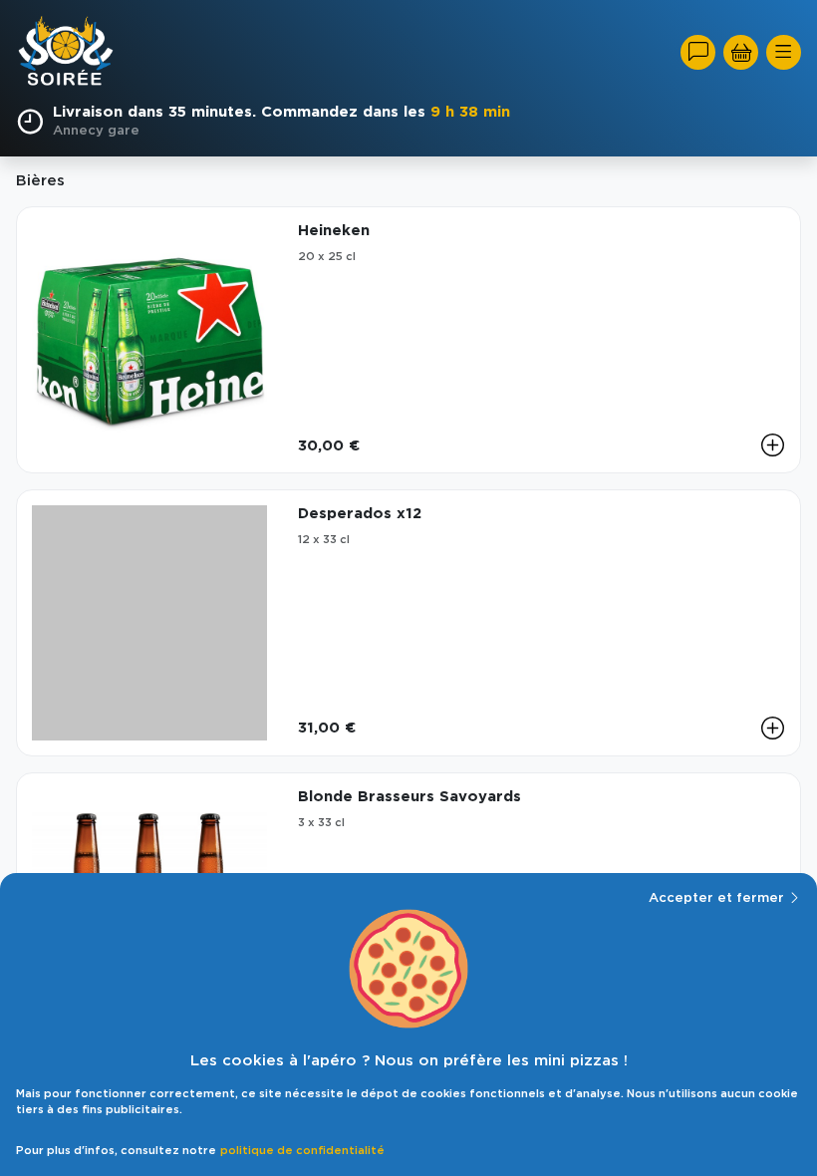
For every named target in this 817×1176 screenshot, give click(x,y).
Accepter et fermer (716, 898)
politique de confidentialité (302, 1150)
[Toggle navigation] (783, 52)
